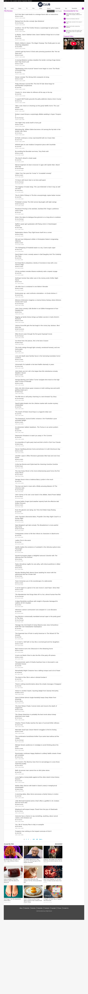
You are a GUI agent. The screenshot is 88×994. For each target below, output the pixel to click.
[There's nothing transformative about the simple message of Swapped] (9, 685)
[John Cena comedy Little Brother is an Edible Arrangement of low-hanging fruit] (9, 311)
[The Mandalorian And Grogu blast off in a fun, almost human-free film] (9, 596)
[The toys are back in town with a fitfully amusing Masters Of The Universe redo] (9, 488)
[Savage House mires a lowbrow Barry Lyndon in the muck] (9, 481)
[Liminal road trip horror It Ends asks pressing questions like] (9, 54)
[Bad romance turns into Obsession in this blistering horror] (9, 650)
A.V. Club (10, 1)
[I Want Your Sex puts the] (9, 175)
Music (40, 8)
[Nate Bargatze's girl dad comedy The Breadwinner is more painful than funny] (9, 527)
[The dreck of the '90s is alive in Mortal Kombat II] (9, 679)
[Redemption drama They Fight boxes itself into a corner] (9, 234)
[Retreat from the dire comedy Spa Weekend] (9, 22)
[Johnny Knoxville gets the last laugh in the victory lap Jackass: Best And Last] (9, 328)
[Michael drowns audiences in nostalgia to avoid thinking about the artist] (9, 747)
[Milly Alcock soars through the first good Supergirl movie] (9, 335)
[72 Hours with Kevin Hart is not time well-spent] (9, 181)
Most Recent (51, 11)
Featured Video (68, 36)
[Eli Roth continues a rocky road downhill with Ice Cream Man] (9, 139)
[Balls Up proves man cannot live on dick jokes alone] (9, 772)
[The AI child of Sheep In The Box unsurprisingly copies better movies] (9, 196)
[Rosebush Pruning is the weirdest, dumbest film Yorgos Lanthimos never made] (9, 211)
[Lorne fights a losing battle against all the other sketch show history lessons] (9, 779)
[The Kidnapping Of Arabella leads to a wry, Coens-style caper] (9, 249)
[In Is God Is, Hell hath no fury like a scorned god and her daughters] (9, 643)
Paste (5, 1)
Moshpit (30, 1)
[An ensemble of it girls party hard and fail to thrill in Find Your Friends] (9, 443)
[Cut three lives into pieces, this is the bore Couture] (9, 342)
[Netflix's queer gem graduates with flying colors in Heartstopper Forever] (9, 226)
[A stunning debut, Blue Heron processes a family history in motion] (9, 795)
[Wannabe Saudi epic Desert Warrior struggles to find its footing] (9, 731)
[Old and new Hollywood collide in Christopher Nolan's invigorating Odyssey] (9, 241)
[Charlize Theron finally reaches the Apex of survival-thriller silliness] (9, 724)
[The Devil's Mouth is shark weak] (9, 159)
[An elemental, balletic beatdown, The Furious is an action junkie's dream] (9, 429)
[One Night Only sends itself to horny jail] (9, 124)
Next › (40, 839)
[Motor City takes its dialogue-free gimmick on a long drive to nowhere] (9, 218)
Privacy (59, 908)
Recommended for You (71, 11)
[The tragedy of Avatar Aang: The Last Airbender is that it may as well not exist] (9, 189)
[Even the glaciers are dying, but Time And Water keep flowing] (9, 511)
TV (27, 8)
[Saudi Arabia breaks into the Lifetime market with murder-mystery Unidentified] (9, 406)
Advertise (33, 908)
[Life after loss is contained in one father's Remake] (9, 288)
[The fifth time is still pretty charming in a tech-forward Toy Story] (9, 398)
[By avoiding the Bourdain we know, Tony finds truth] (9, 153)
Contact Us (65, 908)
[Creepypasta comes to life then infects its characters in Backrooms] (9, 535)
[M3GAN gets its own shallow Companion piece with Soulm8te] (9, 146)
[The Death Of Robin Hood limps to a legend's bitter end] (9, 413)
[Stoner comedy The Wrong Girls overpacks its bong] (9, 78)
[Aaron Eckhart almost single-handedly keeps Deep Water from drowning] (9, 700)
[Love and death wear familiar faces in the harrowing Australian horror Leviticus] (9, 358)
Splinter (20, 1)
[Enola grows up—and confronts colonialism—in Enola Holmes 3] (9, 295)
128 (34, 839)
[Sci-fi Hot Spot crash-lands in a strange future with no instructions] (9, 16)
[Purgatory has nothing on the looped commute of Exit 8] (9, 832)
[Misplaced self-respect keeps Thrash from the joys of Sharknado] (9, 811)
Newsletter (74, 8)
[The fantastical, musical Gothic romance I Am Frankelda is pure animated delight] (9, 421)
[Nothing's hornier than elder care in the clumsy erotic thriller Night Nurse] (9, 280)
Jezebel (15, 1)
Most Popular (58, 11)
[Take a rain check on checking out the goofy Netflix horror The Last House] (9, 108)
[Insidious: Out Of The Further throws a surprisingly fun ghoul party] (9, 29)
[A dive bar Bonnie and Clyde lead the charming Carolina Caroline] (9, 465)
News (19, 8)
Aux (66, 8)
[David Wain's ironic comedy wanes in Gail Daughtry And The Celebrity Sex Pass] (9, 257)
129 (37, 839)
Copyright (53, 908)
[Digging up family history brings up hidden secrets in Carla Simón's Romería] (9, 319)
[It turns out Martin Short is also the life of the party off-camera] (9, 657)
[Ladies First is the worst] (9, 542)
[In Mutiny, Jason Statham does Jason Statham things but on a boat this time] (9, 37)
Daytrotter (24, 1)
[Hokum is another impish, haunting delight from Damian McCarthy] (9, 692)
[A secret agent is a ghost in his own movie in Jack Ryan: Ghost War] (9, 589)
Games (49, 8)
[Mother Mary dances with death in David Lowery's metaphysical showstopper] (9, 788)
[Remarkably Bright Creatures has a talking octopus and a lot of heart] (9, 672)
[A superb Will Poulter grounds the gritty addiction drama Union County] (9, 100)
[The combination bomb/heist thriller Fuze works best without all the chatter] (9, 739)
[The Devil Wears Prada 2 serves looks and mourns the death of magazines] (9, 708)
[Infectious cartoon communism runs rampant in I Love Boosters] (9, 611)
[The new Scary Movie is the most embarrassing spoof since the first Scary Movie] (9, 473)
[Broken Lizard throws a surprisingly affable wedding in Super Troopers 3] (9, 116)
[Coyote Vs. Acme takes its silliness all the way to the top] (9, 94)
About (21, 908)
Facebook (46, 908)
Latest (12, 8)
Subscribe (57, 8)
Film (33, 8)
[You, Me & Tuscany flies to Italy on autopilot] (9, 826)
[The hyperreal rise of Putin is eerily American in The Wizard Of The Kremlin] (9, 636)
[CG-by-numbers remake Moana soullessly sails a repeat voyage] (9, 273)
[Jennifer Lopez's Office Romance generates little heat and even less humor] (9, 458)
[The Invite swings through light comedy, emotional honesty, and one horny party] (9, 350)
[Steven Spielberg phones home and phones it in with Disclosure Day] (9, 450)
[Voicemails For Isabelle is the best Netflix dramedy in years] (9, 366)
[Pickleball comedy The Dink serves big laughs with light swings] (9, 203)
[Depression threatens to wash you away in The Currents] (9, 437)
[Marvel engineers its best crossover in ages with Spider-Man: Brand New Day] (9, 167)
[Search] (5, 8)
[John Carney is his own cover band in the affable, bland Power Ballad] (9, 496)
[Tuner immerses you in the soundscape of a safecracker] (9, 582)
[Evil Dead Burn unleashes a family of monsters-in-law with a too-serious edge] (9, 265)
